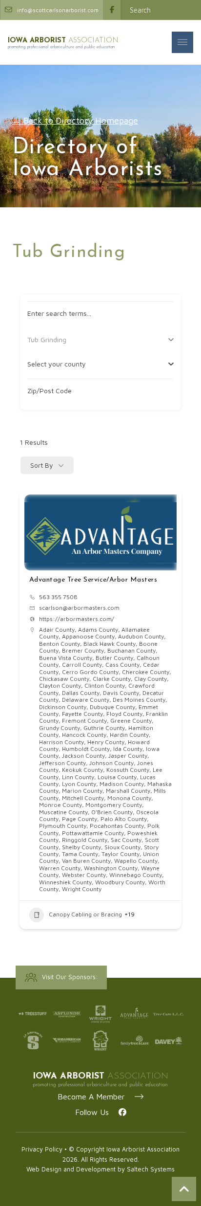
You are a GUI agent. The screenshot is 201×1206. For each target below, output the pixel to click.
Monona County (129, 798)
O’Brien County (112, 812)
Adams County (98, 629)
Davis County (121, 692)
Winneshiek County (65, 882)
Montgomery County (113, 804)
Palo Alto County (123, 818)
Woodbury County (120, 882)
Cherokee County (145, 672)
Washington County (111, 868)
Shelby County (81, 847)
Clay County (150, 678)
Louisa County (117, 777)
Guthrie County (104, 727)
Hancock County (84, 734)
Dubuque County (112, 707)
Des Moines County (139, 699)
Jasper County (127, 755)
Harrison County (61, 742)
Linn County (78, 777)
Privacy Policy (41, 1149)
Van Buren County (86, 860)
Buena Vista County (65, 657)
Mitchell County (83, 798)
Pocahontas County (117, 825)
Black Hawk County (109, 643)
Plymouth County (62, 825)
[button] (182, 42)
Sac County (126, 839)
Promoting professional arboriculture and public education (61, 47)
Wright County (81, 889)
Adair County (57, 629)
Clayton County (60, 685)
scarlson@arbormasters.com (79, 607)
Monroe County (60, 804)
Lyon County (79, 783)
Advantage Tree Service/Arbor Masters (93, 580)
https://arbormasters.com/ (76, 619)
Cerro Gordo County (90, 672)
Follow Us (97, 1112)
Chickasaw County (64, 678)
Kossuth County (127, 769)
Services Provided (55, 339)
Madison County (122, 783)
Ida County (127, 748)
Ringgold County (84, 839)
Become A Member (96, 1096)
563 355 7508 (58, 597)
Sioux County (122, 847)
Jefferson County (62, 763)
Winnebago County (135, 874)
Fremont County (84, 720)
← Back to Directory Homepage (75, 120)
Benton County (59, 643)
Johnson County (111, 763)
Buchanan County (131, 650)
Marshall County (128, 790)
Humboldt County (86, 748)
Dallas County (81, 692)
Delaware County (85, 699)
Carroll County (82, 664)
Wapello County (136, 860)
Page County (79, 818)
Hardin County (129, 734)
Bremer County (83, 650)
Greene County (131, 720)
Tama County (80, 854)
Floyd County (124, 713)
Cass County (122, 664)
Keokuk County (82, 769)
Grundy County (59, 727)
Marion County (82, 790)
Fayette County (82, 713)
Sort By (41, 465)
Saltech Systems (151, 1169)
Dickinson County (62, 707)
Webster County (84, 874)
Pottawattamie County (93, 833)
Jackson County (83, 755)
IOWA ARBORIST (63, 40)
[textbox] (56, 364)
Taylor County (120, 854)
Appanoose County (88, 636)
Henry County (105, 742)
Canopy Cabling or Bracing (85, 914)
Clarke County (112, 678)
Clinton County (104, 685)
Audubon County (141, 636)
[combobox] (97, 364)
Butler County (114, 657)
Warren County (59, 868)
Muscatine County (63, 812)
